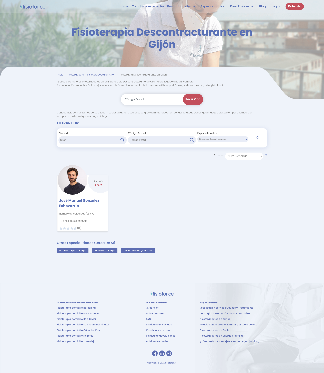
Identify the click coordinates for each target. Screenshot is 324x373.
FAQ (148, 319)
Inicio (60, 75)
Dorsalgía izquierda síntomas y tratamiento (226, 313)
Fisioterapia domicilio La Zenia (75, 336)
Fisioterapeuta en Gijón (101, 75)
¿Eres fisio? (152, 308)
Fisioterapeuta (75, 75)
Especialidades (207, 133)
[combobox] (244, 156)
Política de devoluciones (160, 336)
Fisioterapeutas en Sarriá (215, 319)
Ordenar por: (219, 155)
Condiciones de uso (158, 330)
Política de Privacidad (159, 325)
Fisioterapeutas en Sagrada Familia (221, 336)
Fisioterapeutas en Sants (214, 330)
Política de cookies (157, 341)
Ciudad (63, 133)
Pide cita (294, 6)
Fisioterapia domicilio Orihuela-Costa (79, 330)
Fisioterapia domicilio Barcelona (76, 308)
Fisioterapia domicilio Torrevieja (76, 341)
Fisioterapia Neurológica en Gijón (138, 250)
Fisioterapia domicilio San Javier (76, 319)
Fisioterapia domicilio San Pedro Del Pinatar (83, 325)
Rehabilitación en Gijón (105, 250)
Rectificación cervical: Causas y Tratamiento (226, 308)
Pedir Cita (192, 99)
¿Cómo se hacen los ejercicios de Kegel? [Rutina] (229, 341)
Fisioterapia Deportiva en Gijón (72, 250)
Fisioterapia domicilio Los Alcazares (78, 313)
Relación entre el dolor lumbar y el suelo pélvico (228, 325)
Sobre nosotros (155, 313)
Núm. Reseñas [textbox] (237, 156)
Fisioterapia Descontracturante (212, 139)
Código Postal (137, 133)
